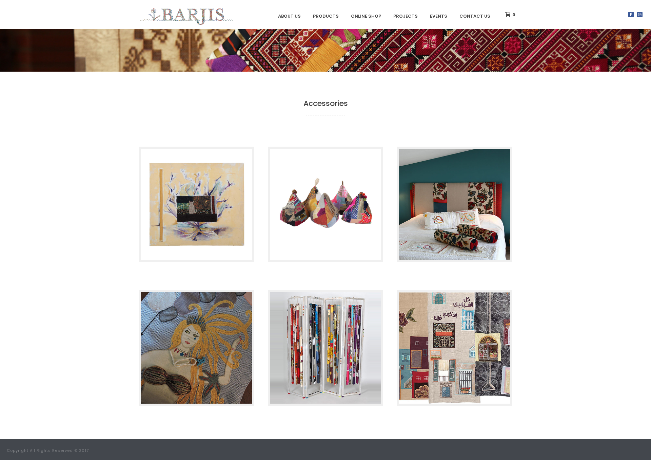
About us (289, 16)
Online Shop (366, 16)
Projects (405, 16)
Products (326, 16)
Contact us (474, 16)
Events (438, 16)
